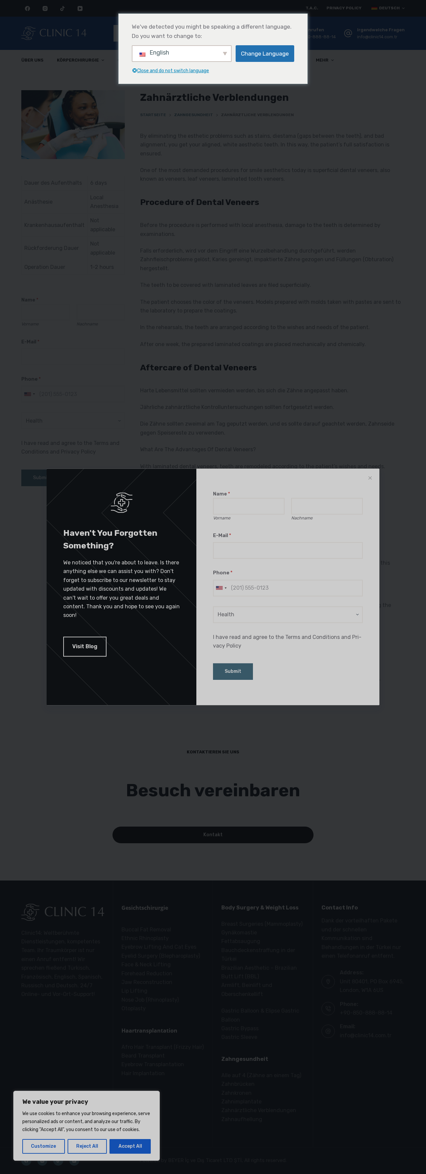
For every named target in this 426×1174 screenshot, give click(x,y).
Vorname (221, 517)
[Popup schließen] (370, 478)
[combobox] (221, 588)
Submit (233, 672)
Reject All (87, 1146)
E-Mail (222, 535)
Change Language (265, 53)
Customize (43, 1146)
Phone (223, 573)
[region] (86, 1126)
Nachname (302, 517)
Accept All (130, 1146)
